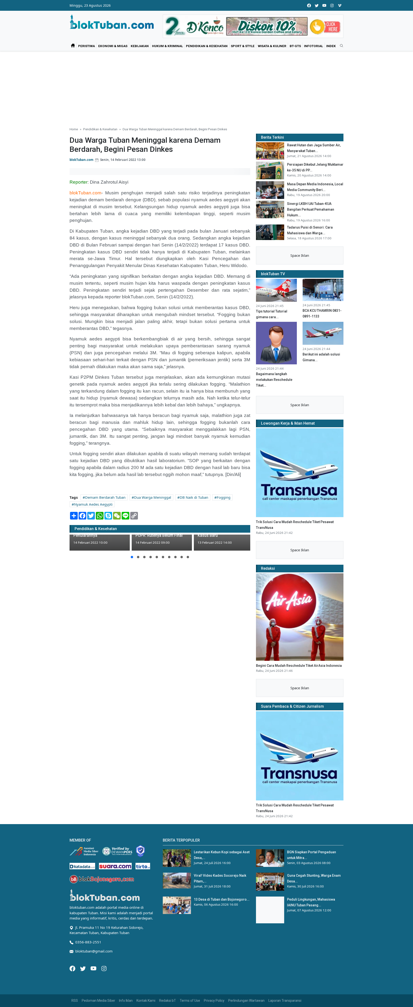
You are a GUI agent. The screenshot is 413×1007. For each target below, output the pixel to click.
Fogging (223, 497)
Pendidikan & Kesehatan (207, 46)
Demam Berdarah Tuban (105, 497)
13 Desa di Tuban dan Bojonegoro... (222, 899)
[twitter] (317, 5)
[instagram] (332, 5)
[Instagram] (104, 968)
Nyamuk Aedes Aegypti (93, 504)
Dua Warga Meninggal (152, 497)
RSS (74, 1000)
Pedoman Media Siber (98, 1000)
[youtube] (324, 5)
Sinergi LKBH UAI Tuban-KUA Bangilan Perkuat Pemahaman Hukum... (310, 209)
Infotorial (313, 46)
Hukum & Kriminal (167, 46)
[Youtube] (94, 968)
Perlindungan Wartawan (246, 1000)
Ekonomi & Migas (112, 46)
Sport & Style (243, 46)
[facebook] (309, 5)
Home (74, 129)
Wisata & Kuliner (272, 46)
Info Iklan (126, 1000)
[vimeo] (339, 5)
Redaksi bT (167, 1000)
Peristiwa (86, 46)
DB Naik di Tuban (194, 497)
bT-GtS (295, 46)
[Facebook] (73, 968)
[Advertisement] (206, 87)
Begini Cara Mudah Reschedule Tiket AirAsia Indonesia (299, 666)
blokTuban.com (81, 160)
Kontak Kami (145, 1000)
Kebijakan (140, 46)
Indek (331, 46)
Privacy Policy (214, 1000)
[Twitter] (83, 968)
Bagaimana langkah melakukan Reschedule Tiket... (274, 379)
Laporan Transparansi (284, 1000)
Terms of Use (190, 1000)
